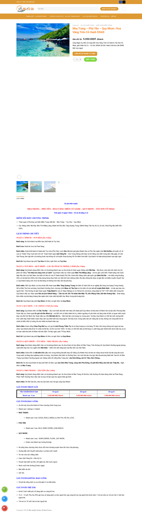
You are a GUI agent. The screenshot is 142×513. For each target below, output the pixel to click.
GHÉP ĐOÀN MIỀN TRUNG (104, 25)
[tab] (20, 198)
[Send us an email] (123, 2)
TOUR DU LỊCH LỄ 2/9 (56, 16)
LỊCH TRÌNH (20, 198)
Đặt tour (90, 59)
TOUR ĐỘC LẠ (104, 16)
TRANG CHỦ (30, 16)
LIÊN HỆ (113, 16)
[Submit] (97, 9)
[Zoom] (19, 177)
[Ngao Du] (25, 9)
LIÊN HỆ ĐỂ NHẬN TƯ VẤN (85, 54)
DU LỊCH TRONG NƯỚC (72, 16)
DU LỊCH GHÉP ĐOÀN (87, 25)
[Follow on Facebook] (120, 2)
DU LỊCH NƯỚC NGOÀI (90, 16)
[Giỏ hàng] (123, 9)
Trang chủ (76, 25)
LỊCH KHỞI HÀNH (40, 16)
